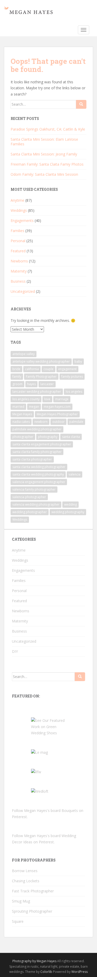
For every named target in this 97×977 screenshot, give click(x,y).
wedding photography (67, 512)
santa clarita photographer (32, 459)
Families (17, 230)
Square (18, 921)
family (16, 376)
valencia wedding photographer (35, 504)
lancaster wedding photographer (36, 391)
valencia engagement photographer (38, 482)
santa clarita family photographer (37, 452)
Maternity (19, 271)
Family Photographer (41, 376)
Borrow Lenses (25, 870)
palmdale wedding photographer (37, 429)
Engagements (22, 220)
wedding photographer (29, 512)
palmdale (76, 421)
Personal (18, 240)
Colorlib (46, 971)
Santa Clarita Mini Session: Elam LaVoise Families (44, 141)
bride (16, 369)
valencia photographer (29, 497)
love (47, 399)
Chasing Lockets (25, 880)
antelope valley (23, 354)
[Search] (81, 104)
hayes (31, 384)
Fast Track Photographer (33, 890)
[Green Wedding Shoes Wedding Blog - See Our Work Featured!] (48, 726)
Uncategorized (23, 291)
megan (34, 406)
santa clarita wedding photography (38, 474)
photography (47, 437)
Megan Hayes (22, 414)
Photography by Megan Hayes (34, 961)
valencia (74, 474)
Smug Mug (21, 901)
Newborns (19, 261)
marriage (62, 399)
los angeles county (26, 399)
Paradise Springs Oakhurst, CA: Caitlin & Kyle (48, 129)
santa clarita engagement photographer (41, 444)
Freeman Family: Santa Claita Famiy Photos (47, 164)
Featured (18, 250)
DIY (15, 651)
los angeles (74, 391)
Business (18, 281)
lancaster (47, 384)
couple (48, 369)
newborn (41, 421)
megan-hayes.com (57, 406)
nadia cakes (21, 421)
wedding (70, 504)
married (18, 406)
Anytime (17, 200)
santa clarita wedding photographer (38, 467)
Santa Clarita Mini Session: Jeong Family (44, 154)
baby (78, 361)
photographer (22, 437)
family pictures (72, 376)
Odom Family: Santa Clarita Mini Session (44, 174)
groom (17, 384)
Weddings (19, 210)
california (32, 369)
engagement (67, 369)
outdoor (58, 421)
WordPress (79, 971)
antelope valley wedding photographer (41, 361)
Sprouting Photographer (32, 911)
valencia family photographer (34, 489)
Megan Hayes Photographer (57, 414)
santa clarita (71, 437)
